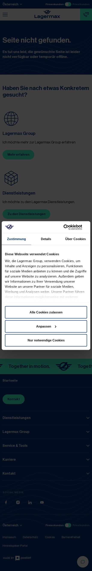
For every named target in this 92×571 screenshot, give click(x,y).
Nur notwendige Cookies (46, 340)
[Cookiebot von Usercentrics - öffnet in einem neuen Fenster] (68, 227)
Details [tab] (46, 239)
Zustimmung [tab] (16, 239)
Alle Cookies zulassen (46, 312)
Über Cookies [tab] (75, 239)
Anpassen (43, 326)
